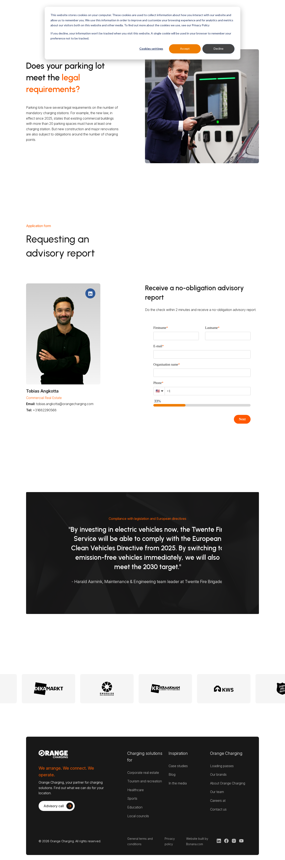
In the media (178, 783)
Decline (218, 48)
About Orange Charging (227, 783)
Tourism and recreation (144, 781)
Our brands (218, 774)
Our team (217, 792)
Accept (185, 48)
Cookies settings (151, 48)
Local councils (138, 816)
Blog (172, 774)
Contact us (218, 809)
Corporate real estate (143, 772)
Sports (132, 798)
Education (134, 807)
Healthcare (135, 790)
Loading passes (222, 766)
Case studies (178, 766)
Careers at (218, 800)
